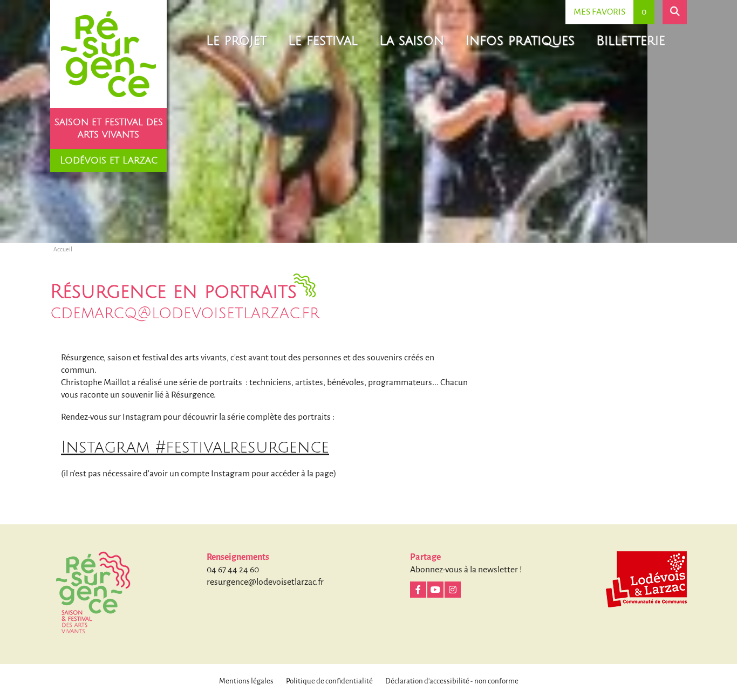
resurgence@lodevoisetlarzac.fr (265, 582)
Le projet (236, 40)
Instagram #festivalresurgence (195, 447)
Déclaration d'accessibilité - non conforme (451, 681)
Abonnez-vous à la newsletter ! (466, 569)
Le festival (323, 40)
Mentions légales (246, 681)
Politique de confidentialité (329, 681)
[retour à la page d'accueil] (108, 54)
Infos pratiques (520, 40)
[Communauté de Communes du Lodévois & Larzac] (646, 579)
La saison (411, 40)
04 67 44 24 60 (233, 569)
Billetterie (630, 40)
